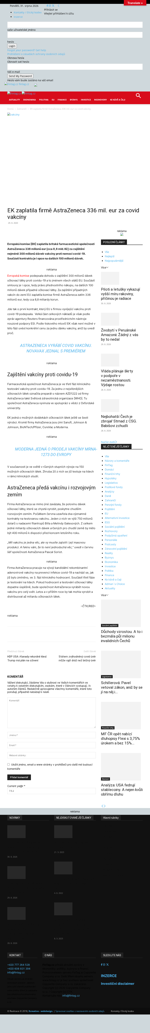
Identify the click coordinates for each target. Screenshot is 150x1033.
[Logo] (14, 93)
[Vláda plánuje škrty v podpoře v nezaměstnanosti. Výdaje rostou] (122, 360)
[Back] (58, 6)
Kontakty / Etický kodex (28, 12)
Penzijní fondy (113, 504)
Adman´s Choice (115, 583)
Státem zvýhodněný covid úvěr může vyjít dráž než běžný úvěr (77, 658)
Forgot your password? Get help (26, 50)
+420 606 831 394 (18, 968)
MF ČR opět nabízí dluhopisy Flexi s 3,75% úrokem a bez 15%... (120, 738)
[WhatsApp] (58, 231)
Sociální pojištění (115, 526)
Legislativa (111, 482)
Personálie (111, 539)
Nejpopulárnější (114, 260)
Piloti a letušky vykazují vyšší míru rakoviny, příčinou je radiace (120, 294)
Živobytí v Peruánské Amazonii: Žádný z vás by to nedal (119, 335)
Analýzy (109, 491)
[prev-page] (102, 806)
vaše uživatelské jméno (21, 30)
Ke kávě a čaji (117, 99)
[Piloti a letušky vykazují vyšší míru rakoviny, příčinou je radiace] (122, 278)
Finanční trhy (112, 473)
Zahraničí (22, 108)
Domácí (109, 469)
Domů (10, 108)
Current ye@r (16, 785)
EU (53, 99)
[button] (138, 97)
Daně (108, 495)
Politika (43, 99)
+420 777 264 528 (18, 964)
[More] (75, 231)
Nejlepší (109, 256)
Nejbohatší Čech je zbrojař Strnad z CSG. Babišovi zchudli (119, 421)
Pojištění (110, 509)
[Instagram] (50, 6)
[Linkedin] (66, 231)
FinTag (109, 465)
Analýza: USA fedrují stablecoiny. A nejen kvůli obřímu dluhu (122, 789)
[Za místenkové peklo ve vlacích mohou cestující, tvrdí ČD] (75, 868)
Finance (62, 99)
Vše (107, 251)
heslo (10, 41)
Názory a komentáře (117, 460)
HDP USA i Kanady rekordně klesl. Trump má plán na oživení (27, 658)
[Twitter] (53, 6)
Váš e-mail (13, 72)
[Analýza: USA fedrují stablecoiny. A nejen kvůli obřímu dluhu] (122, 767)
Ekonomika (29, 99)
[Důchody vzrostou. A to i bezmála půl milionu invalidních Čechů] (122, 613)
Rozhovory (100, 99)
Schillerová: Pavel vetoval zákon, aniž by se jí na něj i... (121, 687)
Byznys (74, 99)
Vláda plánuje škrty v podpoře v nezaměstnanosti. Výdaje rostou (117, 378)
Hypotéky (111, 478)
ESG (107, 522)
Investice (86, 99)
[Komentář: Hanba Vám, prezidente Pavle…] (75, 831)
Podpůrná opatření (116, 535)
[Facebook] (48, 6)
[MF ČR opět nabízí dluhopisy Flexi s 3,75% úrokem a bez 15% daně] (122, 715)
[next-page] (105, 806)
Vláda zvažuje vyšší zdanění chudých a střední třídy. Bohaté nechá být (71, 927)
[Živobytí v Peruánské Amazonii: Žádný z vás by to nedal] (122, 319)
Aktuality (14, 99)
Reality (109, 553)
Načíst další (108, 442)
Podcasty (110, 544)
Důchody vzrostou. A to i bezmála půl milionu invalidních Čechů (121, 636)
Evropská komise (18, 275)
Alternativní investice (117, 517)
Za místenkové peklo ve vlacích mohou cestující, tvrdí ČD (74, 883)
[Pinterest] (49, 231)
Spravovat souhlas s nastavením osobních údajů (79, 1011)
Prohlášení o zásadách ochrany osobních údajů (36, 54)
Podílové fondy (114, 487)
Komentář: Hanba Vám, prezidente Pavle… (73, 844)
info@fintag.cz (16, 972)
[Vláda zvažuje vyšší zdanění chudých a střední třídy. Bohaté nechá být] (75, 908)
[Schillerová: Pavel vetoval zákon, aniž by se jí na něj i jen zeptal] (122, 664)
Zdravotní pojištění (116, 548)
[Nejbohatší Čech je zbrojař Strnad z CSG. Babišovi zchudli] (122, 405)
